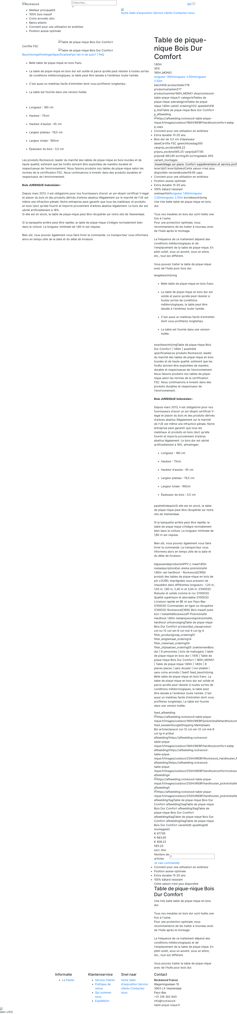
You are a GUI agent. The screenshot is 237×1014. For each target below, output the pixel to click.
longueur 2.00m (184, 76)
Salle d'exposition (141, 13)
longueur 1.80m (164, 76)
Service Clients (105, 980)
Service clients (163, 13)
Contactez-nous (183, 13)
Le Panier (68, 980)
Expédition (102, 1001)
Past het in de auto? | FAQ (87, 54)
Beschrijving (30, 54)
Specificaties (61, 54)
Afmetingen (45, 54)
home (125, 13)
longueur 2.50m (172, 197)
